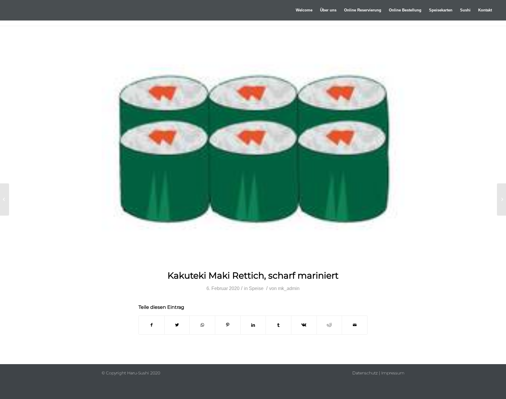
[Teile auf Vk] (304, 325)
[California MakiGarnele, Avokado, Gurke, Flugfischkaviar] (501, 199)
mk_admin (289, 288)
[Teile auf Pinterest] (227, 325)
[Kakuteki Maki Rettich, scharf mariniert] (253, 151)
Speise (256, 288)
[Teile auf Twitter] (177, 325)
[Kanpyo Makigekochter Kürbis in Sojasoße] (4, 199)
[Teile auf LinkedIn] (253, 325)
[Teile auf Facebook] (151, 325)
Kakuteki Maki (253, 275)
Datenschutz (365, 373)
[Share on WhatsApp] (202, 325)
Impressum (392, 373)
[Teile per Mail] (354, 325)
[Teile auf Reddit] (329, 325)
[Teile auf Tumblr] (278, 325)
